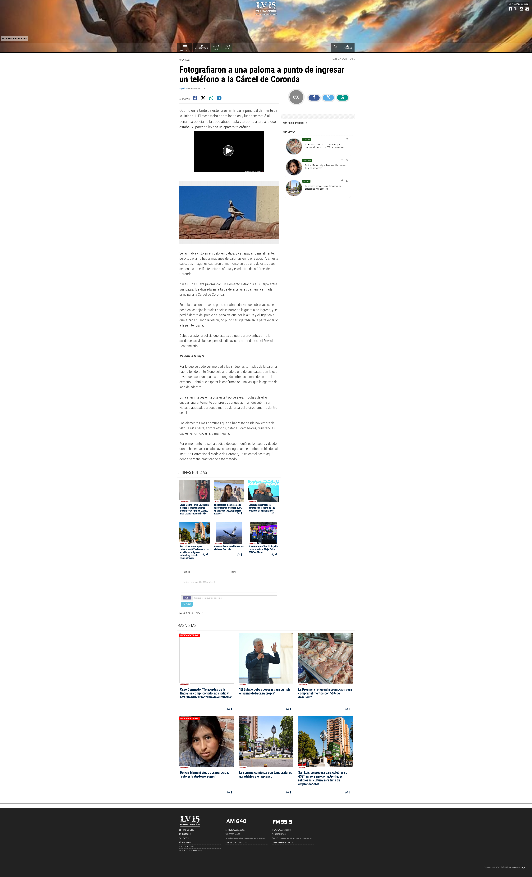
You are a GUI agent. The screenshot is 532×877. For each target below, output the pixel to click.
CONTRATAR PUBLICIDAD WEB (190, 850)
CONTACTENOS (188, 830)
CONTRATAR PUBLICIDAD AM (236, 842)
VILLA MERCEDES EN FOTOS (14, 38)
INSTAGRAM (186, 842)
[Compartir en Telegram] (219, 98)
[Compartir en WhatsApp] (211, 98)
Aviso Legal (521, 867)
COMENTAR (187, 604)
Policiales (184, 59)
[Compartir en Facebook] (195, 98)
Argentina (183, 88)
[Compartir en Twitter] (203, 98)
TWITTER (186, 838)
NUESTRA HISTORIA (186, 846)
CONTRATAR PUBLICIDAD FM (282, 842)
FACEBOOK (186, 834)
